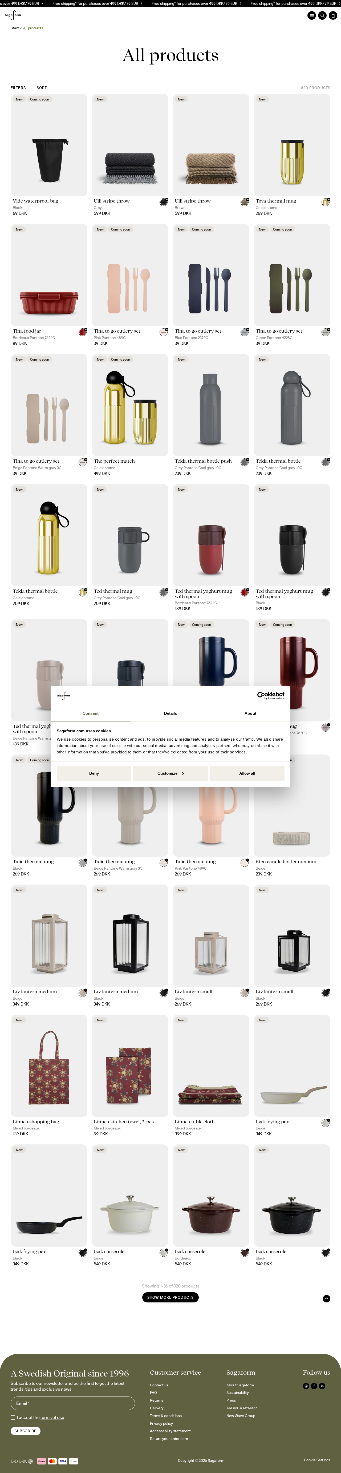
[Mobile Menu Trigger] (311, 15)
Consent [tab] (91, 713)
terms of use (52, 1417)
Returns (156, 1400)
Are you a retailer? (241, 1408)
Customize (167, 773)
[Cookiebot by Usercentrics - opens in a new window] (261, 696)
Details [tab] (170, 713)
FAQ (153, 1392)
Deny (94, 773)
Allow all (247, 773)
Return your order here (169, 1438)
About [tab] (250, 713)
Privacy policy (161, 1423)
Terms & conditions (166, 1416)
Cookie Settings (317, 1460)
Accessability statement (170, 1431)
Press (231, 1400)
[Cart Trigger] (333, 15)
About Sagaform (240, 1385)
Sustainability (237, 1392)
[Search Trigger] (322, 15)
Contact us (159, 1385)
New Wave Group (240, 1416)
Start (15, 28)
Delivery (157, 1408)
